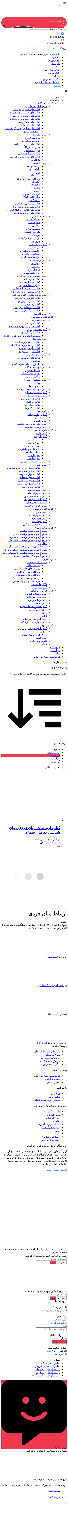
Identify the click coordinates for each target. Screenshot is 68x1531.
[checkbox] (47, 35)
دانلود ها (55, 63)
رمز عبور (61, 1316)
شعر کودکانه (53, 1114)
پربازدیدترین (53, 752)
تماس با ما (54, 1096)
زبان (57, 1133)
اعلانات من (54, 72)
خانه (64, 673)
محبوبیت (55, 749)
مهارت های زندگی (49, 1139)
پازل (57, 1130)
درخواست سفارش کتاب (47, 1075)
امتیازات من (53, 1082)
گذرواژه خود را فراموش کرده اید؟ (59, 1322)
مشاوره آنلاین (52, 1078)
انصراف (61, 1262)
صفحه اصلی (53, 1490)
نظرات (56, 76)
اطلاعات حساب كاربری (47, 82)
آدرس (57, 66)
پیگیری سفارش (51, 79)
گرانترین (55, 761)
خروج (57, 85)
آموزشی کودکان (50, 1136)
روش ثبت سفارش (50, 1057)
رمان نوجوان (53, 1117)
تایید (53, 1262)
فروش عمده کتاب (50, 1061)
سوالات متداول (52, 1054)
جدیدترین (55, 755)
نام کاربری (60, 1307)
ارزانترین (55, 758)
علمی (56, 1121)
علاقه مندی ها (52, 69)
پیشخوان (55, 57)
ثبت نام (24, 54)
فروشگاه (55, 1497)
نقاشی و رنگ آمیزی (48, 1124)
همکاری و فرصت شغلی (47, 1100)
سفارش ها (54, 60)
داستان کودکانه (51, 1111)
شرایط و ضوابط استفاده (47, 1051)
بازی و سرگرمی (51, 1127)
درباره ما (55, 1093)
